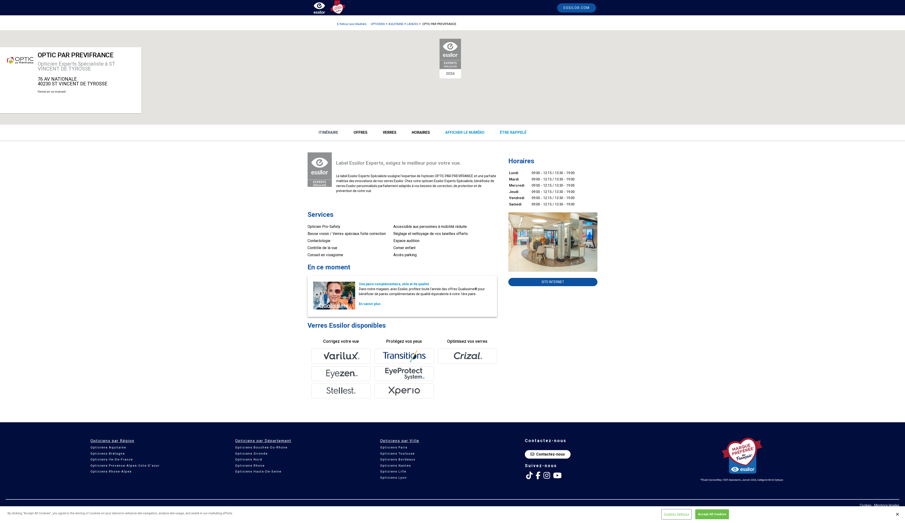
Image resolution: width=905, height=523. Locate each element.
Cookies (866, 505)
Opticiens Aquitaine (108, 447)
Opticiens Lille (393, 471)
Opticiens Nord (248, 459)
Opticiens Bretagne (107, 453)
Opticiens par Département (263, 441)
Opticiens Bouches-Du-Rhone (261, 447)
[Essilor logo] (324, 8)
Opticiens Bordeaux (397, 459)
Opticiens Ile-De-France (111, 459)
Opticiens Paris (393, 447)
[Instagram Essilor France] (546, 475)
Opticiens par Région (112, 441)
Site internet (553, 282)
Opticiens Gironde (251, 453)
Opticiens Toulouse (397, 453)
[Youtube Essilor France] (557, 475)
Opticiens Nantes (395, 465)
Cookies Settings (676, 514)
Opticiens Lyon (393, 477)
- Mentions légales (885, 505)
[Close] (897, 514)
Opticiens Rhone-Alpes (111, 471)
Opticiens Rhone (250, 465)
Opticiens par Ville (399, 441)
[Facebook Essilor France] (538, 475)
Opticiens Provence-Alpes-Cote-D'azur (125, 465)
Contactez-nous (550, 454)
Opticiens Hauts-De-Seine (258, 471)
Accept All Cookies (712, 514)
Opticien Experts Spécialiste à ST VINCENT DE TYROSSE (76, 66)
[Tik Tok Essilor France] (529, 475)
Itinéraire (328, 132)
